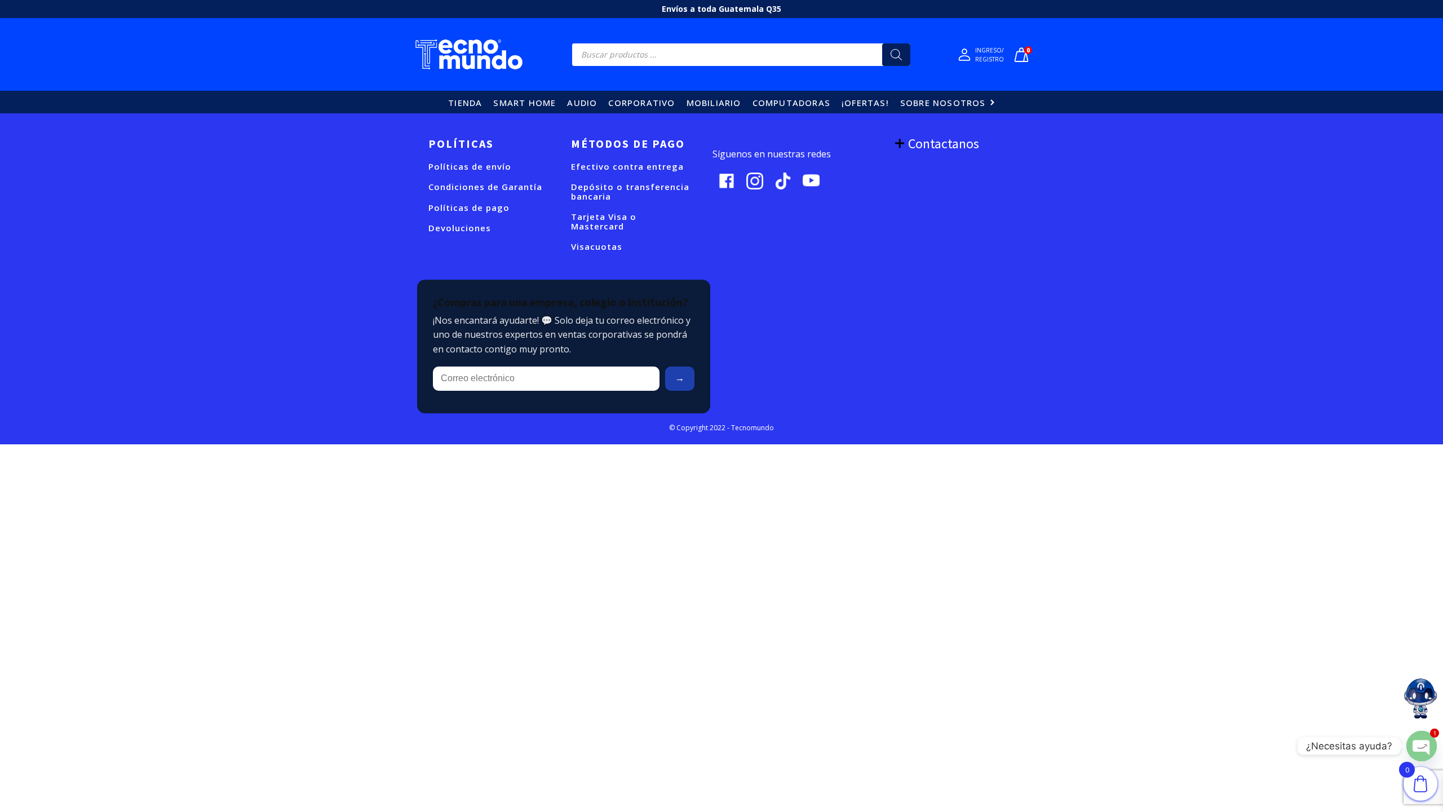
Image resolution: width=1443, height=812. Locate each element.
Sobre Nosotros (943, 102)
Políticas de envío (469, 166)
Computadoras (791, 102)
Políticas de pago (469, 208)
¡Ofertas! (865, 102)
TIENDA (465, 102)
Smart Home (524, 102)
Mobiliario (714, 102)
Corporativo (641, 102)
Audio (582, 102)
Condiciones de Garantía (485, 187)
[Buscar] (896, 54)
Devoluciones (459, 228)
